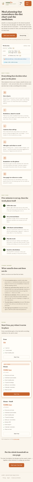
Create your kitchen (16, 478)
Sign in (21, 3)
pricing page (16, 439)
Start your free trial (9, 35)
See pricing (23, 35)
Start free (27, 3)
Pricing (4, 478)
